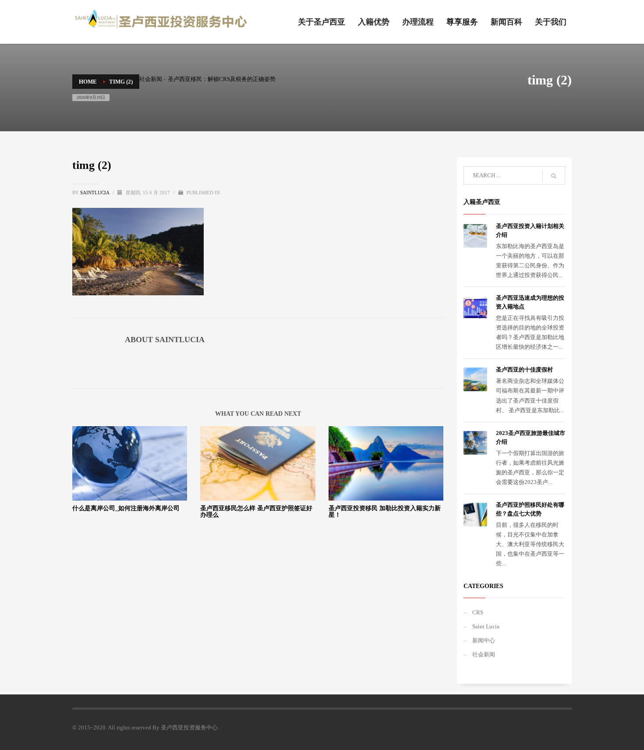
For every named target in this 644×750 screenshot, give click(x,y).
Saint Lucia (485, 626)
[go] (553, 176)
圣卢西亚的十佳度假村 (524, 369)
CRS (477, 612)
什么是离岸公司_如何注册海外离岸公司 (126, 508)
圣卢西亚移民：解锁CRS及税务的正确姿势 (222, 79)
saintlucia (95, 192)
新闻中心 (483, 640)
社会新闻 (150, 79)
